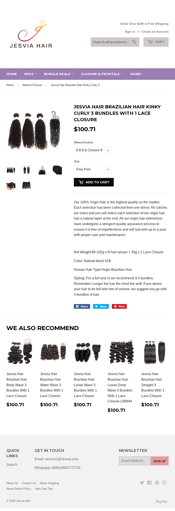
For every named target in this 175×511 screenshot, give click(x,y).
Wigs (29, 74)
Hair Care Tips (44, 488)
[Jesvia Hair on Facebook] (149, 483)
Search (11, 464)
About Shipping (49, 483)
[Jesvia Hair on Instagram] (164, 483)
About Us (12, 483)
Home (11, 74)
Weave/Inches (83, 142)
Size (77, 161)
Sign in (130, 31)
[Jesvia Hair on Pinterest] (157, 483)
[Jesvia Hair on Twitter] (142, 483)
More (135, 74)
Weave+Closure (32, 85)
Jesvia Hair (23, 500)
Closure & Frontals (101, 74)
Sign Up (159, 461)
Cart (159, 42)
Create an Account (155, 31)
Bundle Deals (57, 74)
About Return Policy (18, 488)
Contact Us (29, 483)
